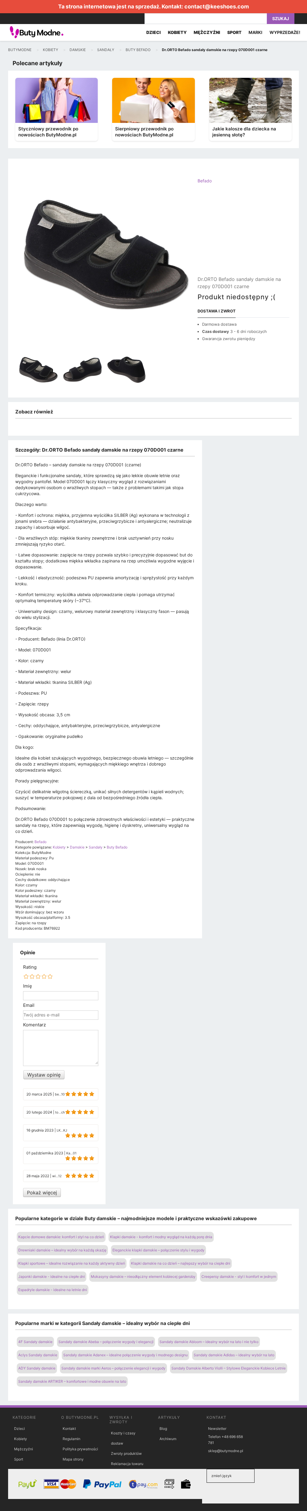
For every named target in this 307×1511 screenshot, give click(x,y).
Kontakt (69, 1428)
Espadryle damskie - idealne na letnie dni (52, 1289)
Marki (255, 32)
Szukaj (280, 18)
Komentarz (34, 1025)
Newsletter (217, 1428)
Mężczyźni (23, 1449)
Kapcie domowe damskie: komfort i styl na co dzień (61, 1237)
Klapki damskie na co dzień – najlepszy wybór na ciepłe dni (180, 1263)
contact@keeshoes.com (216, 6)
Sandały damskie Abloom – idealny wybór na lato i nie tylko (208, 1341)
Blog (163, 1428)
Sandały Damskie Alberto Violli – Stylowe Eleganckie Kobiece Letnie (228, 1368)
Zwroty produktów (126, 1453)
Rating (30, 967)
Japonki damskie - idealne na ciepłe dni (51, 1276)
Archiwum (167, 1438)
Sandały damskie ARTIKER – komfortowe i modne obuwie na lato (72, 1381)
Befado (205, 180)
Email (28, 1005)
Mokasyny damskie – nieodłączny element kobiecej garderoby (143, 1276)
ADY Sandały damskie (36, 1368)
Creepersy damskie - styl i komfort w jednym (238, 1276)
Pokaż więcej (42, 1193)
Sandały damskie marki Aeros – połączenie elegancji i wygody (113, 1368)
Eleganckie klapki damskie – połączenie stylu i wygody (158, 1250)
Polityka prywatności (80, 1449)
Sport (18, 1459)
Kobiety (20, 1438)
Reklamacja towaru (127, 1463)
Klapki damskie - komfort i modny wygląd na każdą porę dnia (161, 1237)
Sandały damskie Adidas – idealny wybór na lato (234, 1355)
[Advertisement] (243, 235)
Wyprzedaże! (285, 32)
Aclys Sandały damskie (37, 1355)
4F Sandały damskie (35, 1341)
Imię (27, 986)
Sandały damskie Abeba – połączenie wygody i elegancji (106, 1341)
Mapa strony (73, 1459)
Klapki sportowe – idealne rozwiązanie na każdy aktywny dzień (71, 1263)
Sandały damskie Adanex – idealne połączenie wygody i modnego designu (125, 1355)
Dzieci (19, 1428)
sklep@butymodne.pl (225, 1451)
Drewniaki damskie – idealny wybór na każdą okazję (62, 1250)
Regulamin (71, 1438)
